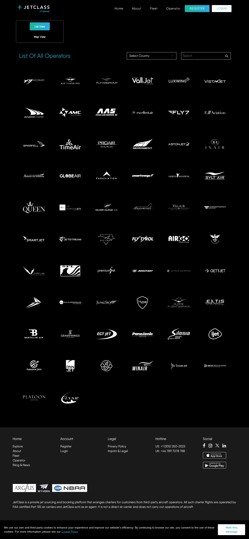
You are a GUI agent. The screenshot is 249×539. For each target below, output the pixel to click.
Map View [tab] (40, 36)
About (136, 9)
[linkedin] (224, 445)
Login (222, 9)
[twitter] (217, 445)
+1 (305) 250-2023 (173, 446)
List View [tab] (40, 26)
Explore (18, 446)
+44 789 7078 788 (173, 451)
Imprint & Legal (118, 451)
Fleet (154, 9)
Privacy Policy (117, 446)
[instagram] (210, 445)
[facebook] (204, 445)
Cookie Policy (69, 531)
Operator (173, 9)
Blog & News (21, 465)
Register (197, 9)
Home (119, 9)
